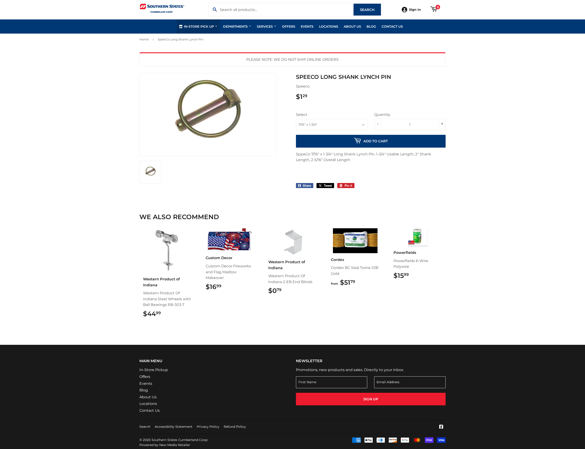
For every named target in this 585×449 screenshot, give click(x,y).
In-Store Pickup (153, 370)
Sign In (415, 9)
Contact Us (392, 26)
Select (301, 114)
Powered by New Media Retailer (164, 445)
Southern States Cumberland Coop (179, 440)
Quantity (382, 114)
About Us (352, 26)
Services (265, 26)
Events (307, 26)
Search (370, 10)
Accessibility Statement (173, 426)
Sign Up (370, 399)
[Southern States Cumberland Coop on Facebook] (441, 427)
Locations (328, 26)
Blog (371, 26)
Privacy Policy (208, 426)
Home (144, 39)
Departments (236, 26)
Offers (288, 26)
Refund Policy (235, 426)
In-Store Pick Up (199, 26)
